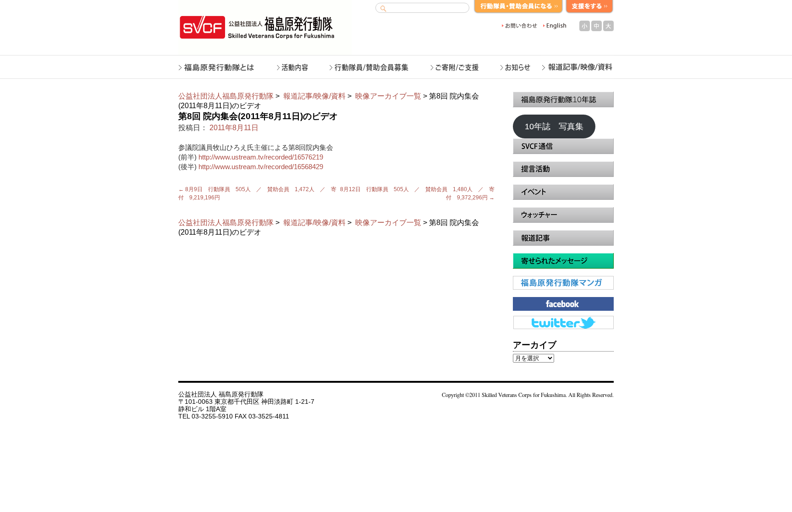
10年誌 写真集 (554, 126)
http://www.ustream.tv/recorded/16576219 (260, 157)
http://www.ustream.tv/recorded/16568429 (260, 167)
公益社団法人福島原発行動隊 (226, 96)
